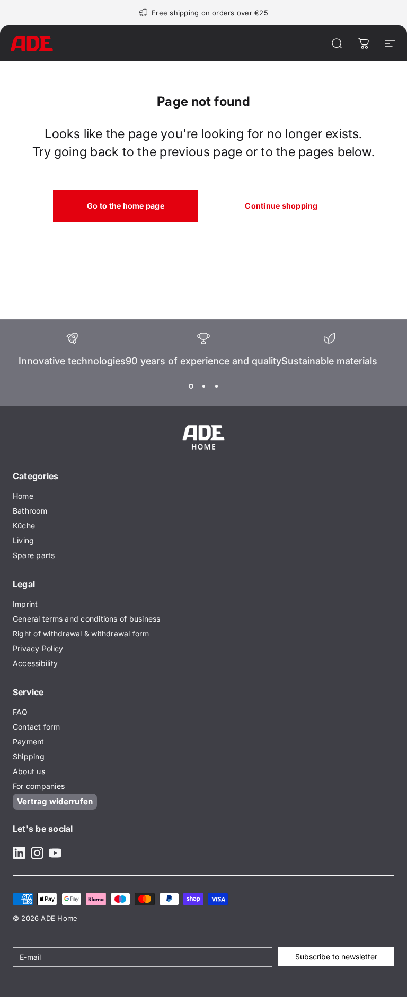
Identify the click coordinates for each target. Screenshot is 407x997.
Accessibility (35, 663)
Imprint (25, 603)
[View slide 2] (203, 386)
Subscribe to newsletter (336, 956)
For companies (39, 786)
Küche (24, 525)
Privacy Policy (38, 648)
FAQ (20, 711)
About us (29, 771)
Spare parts (34, 555)
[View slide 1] (190, 386)
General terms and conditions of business (87, 618)
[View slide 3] (216, 386)
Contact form (36, 726)
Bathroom (30, 510)
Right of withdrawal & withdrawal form (81, 633)
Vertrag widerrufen (55, 801)
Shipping (29, 756)
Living (23, 540)
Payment (29, 741)
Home (23, 495)
